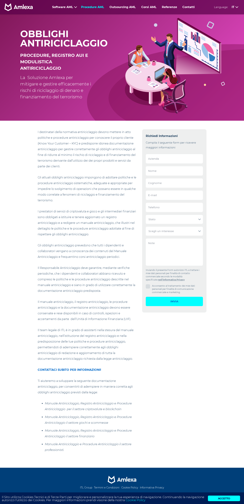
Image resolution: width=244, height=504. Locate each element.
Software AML (62, 7)
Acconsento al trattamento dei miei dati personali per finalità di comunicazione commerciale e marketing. (173, 289)
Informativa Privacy (152, 487)
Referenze (169, 7)
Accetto (224, 498)
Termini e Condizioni (106, 487)
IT (233, 7)
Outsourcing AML (122, 7)
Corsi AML (148, 7)
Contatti (188, 7)
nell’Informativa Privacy (171, 279)
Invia (174, 301)
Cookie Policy (129, 487)
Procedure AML (92, 7)
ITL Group (86, 487)
